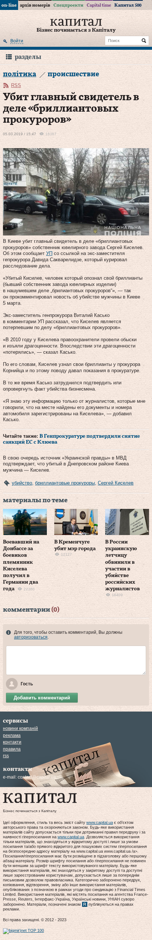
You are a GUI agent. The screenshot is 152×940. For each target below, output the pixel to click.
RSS (16, 85)
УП (49, 253)
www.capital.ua (99, 822)
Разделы (28, 57)
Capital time (99, 5)
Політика (19, 74)
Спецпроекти (68, 5)
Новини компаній (20, 728)
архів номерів (35, 5)
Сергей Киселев (116, 483)
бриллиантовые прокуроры (65, 483)
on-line (9, 5)
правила (12, 749)
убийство (22, 483)
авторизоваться (31, 637)
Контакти (12, 742)
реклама (12, 735)
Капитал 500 (127, 5)
